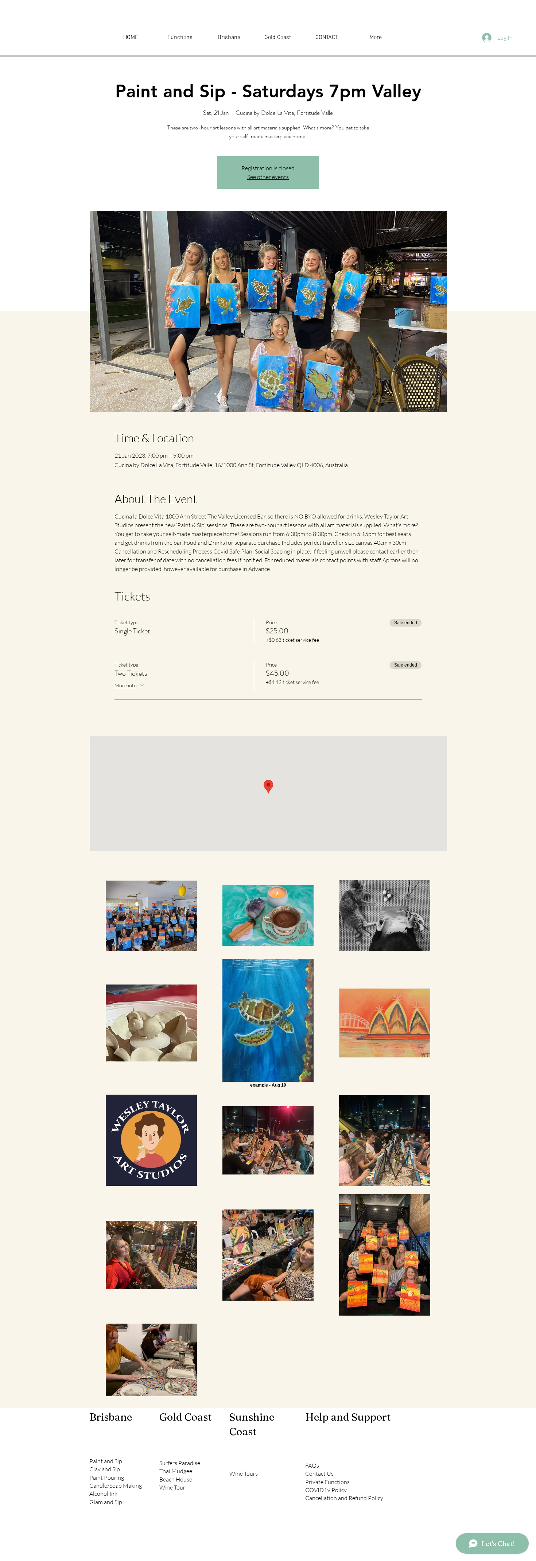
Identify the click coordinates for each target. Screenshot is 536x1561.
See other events (268, 176)
